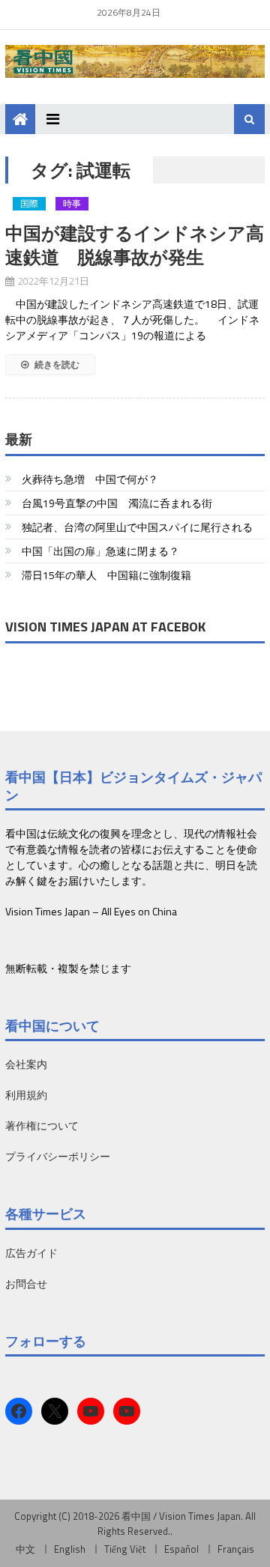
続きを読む (56, 364)
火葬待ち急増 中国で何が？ (90, 479)
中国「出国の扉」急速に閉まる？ (100, 551)
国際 (29, 203)
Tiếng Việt (125, 1549)
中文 (25, 1549)
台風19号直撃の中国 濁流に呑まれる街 (117, 503)
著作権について (42, 1125)
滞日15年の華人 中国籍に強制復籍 (106, 575)
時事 (72, 203)
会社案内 (26, 1064)
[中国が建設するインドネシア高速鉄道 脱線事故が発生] (135, 214)
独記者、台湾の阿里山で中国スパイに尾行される (137, 527)
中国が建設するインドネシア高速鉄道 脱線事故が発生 (134, 244)
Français (236, 1549)
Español (181, 1549)
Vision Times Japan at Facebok (105, 626)
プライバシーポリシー (57, 1156)
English (70, 1549)
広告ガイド (31, 1253)
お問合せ (26, 1283)
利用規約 (26, 1095)
